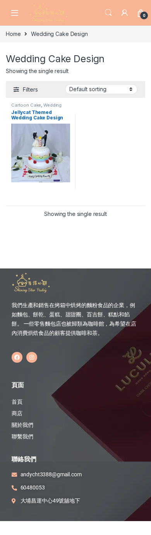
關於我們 (22, 425)
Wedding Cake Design (36, 107)
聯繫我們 (22, 436)
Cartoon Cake (26, 105)
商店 (17, 413)
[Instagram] (31, 357)
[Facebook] (17, 357)
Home (13, 34)
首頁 (18, 402)
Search (108, 12)
